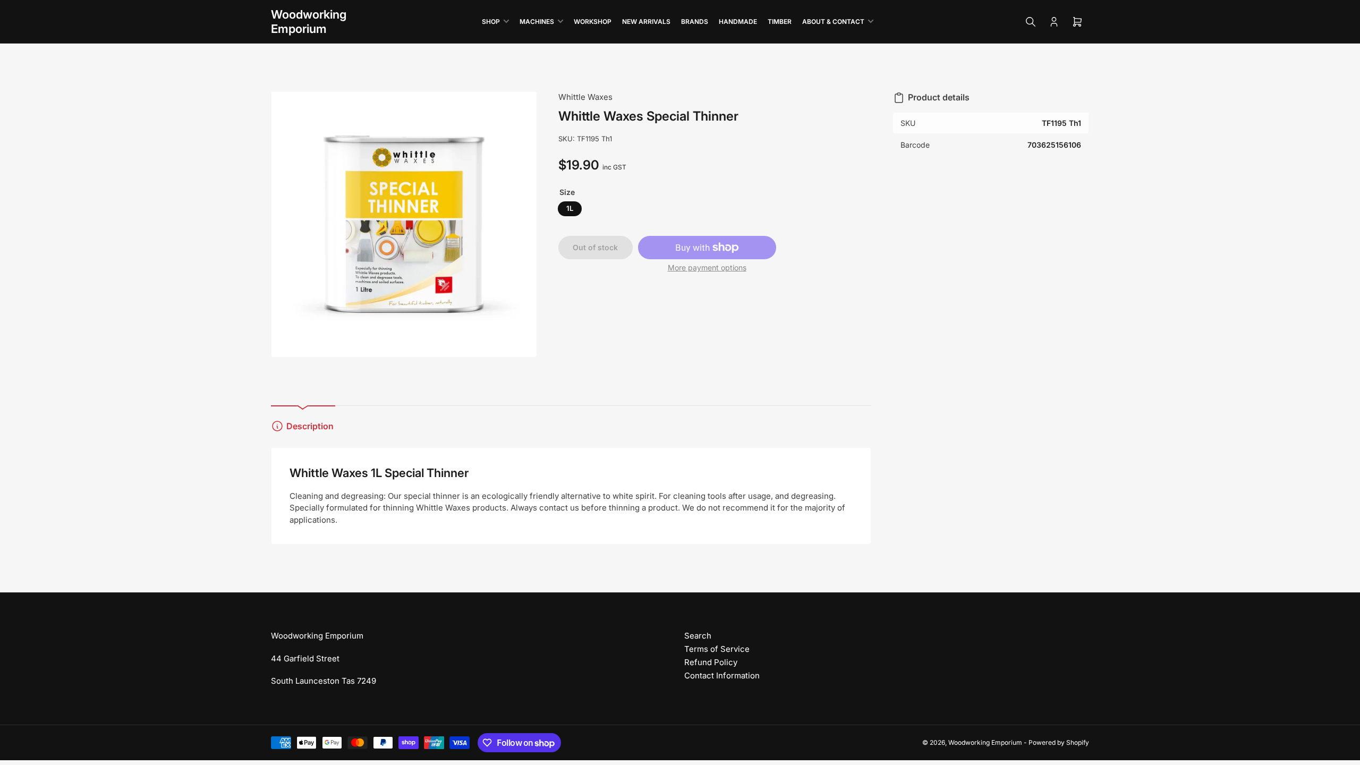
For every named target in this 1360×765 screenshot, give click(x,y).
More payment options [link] (707, 267)
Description (310, 426)
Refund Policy (710, 662)
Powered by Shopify (1058, 742)
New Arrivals (646, 22)
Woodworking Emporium (985, 742)
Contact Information (722, 675)
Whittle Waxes (585, 97)
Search (697, 636)
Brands (694, 22)
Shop (491, 22)
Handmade (738, 22)
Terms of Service (717, 649)
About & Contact (833, 22)
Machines (537, 22)
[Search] (1030, 21)
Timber (780, 22)
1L (569, 208)
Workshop (592, 22)
